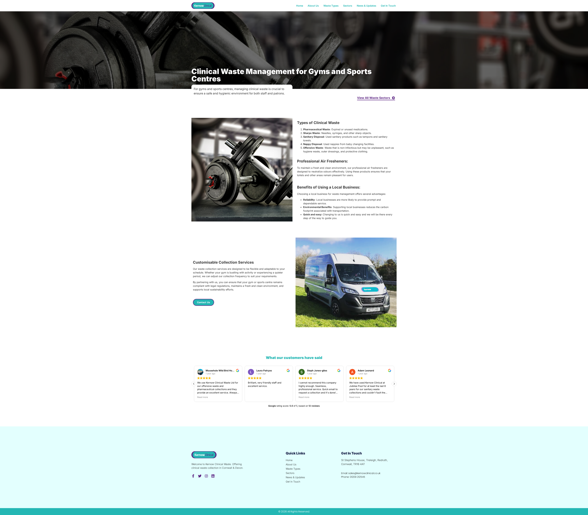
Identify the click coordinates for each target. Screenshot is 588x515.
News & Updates (366, 5)
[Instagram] (206, 476)
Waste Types (331, 5)
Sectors (347, 5)
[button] (394, 383)
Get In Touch (388, 5)
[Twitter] (200, 476)
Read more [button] (202, 397)
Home (299, 5)
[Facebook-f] (193, 476)
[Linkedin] (213, 476)
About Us (313, 5)
